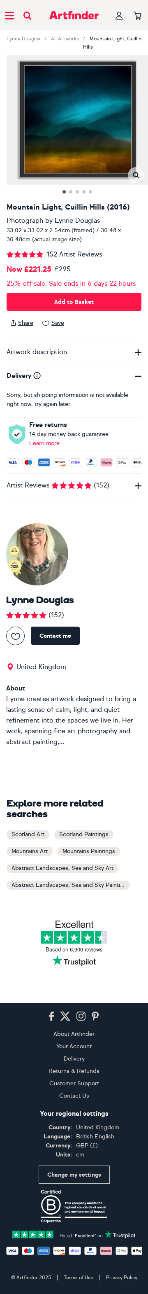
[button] (136, 175)
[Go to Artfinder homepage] (74, 15)
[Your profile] (119, 15)
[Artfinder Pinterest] (95, 1016)
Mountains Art (30, 851)
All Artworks (65, 39)
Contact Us (74, 1095)
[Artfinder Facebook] (51, 1016)
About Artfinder (74, 1034)
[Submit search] (27, 15)
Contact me (55, 635)
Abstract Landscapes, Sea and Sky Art (62, 868)
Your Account (74, 1046)
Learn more (44, 443)
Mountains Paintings (88, 851)
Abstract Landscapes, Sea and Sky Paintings (71, 884)
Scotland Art (28, 834)
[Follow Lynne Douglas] (15, 636)
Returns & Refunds (74, 1071)
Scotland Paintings (84, 834)
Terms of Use (78, 1277)
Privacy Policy (121, 1277)
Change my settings (74, 1174)
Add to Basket (74, 301)
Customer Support (74, 1083)
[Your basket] (137, 16)
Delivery (74, 1058)
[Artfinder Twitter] (65, 1016)
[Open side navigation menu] (9, 15)
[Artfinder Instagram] (81, 1016)
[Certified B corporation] (74, 1206)
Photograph (25, 220)
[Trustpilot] (74, 1234)
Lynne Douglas (23, 39)
